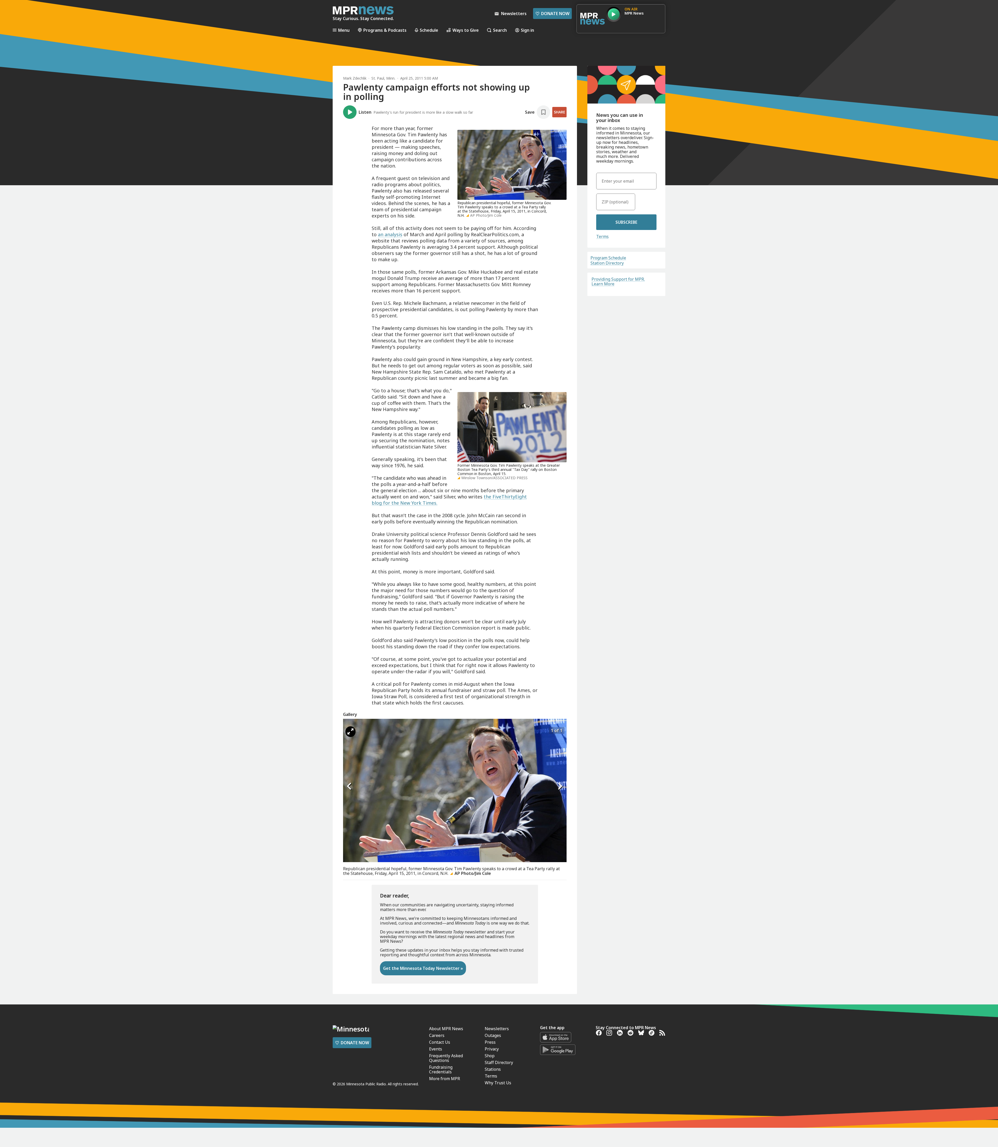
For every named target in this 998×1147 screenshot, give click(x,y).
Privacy (492, 1049)
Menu (344, 30)
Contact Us (439, 1042)
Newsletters (497, 1028)
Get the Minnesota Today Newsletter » (423, 968)
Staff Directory (499, 1062)
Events (435, 1049)
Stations (493, 1069)
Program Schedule (608, 257)
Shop (490, 1056)
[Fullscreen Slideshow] (350, 731)
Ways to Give (465, 30)
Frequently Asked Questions (446, 1058)
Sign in (527, 30)
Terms (602, 236)
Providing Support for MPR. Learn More (618, 281)
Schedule (429, 30)
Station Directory (607, 263)
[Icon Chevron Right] (560, 786)
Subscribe (626, 222)
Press (490, 1042)
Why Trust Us (498, 1083)
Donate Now (552, 13)
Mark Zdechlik (354, 78)
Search (500, 30)
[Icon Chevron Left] (349, 786)
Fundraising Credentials (440, 1069)
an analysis (390, 234)
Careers (436, 1035)
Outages (493, 1035)
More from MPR (444, 1078)
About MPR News (446, 1028)
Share (559, 112)
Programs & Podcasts (384, 30)
